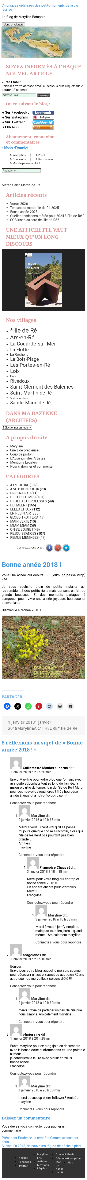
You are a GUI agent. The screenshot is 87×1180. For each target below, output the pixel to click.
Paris (13, 376)
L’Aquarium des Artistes (27, 458)
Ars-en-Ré (22, 337)
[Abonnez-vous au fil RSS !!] (43, 127)
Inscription (19, 155)
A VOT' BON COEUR (24, 489)
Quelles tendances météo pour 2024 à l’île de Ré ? (47, 216)
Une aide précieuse (24, 450)
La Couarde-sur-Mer (33, 344)
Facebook (25, 1161)
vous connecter (31, 1126)
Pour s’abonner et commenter (32, 466)
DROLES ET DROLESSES (28, 501)
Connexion (19, 159)
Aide (70, 1162)
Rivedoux (20, 381)
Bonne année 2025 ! (24, 212)
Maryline (16, 446)
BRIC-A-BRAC (20, 493)
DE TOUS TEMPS (23, 497)
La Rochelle (19, 354)
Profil (41, 155)
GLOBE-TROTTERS (24, 517)
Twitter (23, 1165)
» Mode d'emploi (15, 147)
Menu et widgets (13, 24)
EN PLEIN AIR (20, 513)
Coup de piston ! (22, 454)
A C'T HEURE (19, 485)
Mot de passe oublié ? (26, 163)
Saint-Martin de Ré (31, 393)
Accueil (23, 1157)
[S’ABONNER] (43, 95)
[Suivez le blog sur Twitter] (43, 122)
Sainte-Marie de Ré (30, 402)
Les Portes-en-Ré (30, 365)
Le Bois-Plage (24, 359)
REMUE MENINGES (24, 538)
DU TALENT (18, 505)
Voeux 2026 (19, 204)
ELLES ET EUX (20, 509)
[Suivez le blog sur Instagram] (43, 117)
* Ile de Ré (23, 330)
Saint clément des (19, 398)
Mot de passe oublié (59, 1167)
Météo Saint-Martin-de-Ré (21, 185)
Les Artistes (42, 1159)
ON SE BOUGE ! (21, 529)
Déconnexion (46, 159)
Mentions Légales (23, 462)
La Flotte (19, 349)
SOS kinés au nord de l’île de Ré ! (34, 220)
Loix (15, 371)
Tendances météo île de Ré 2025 (34, 208)
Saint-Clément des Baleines (42, 387)
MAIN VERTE (19, 521)
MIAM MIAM (19, 525)
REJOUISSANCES (23, 533)
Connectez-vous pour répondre (33, 803)
